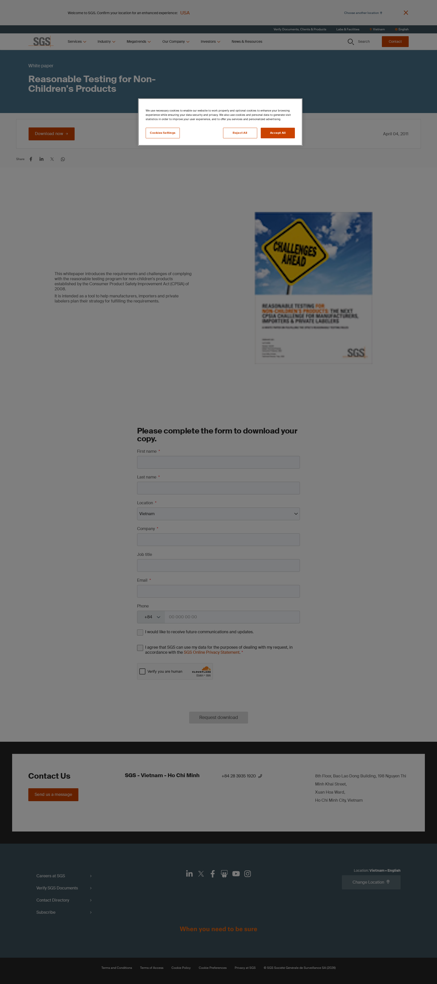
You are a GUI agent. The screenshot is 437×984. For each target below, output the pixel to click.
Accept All (278, 133)
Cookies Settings (163, 133)
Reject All (240, 133)
